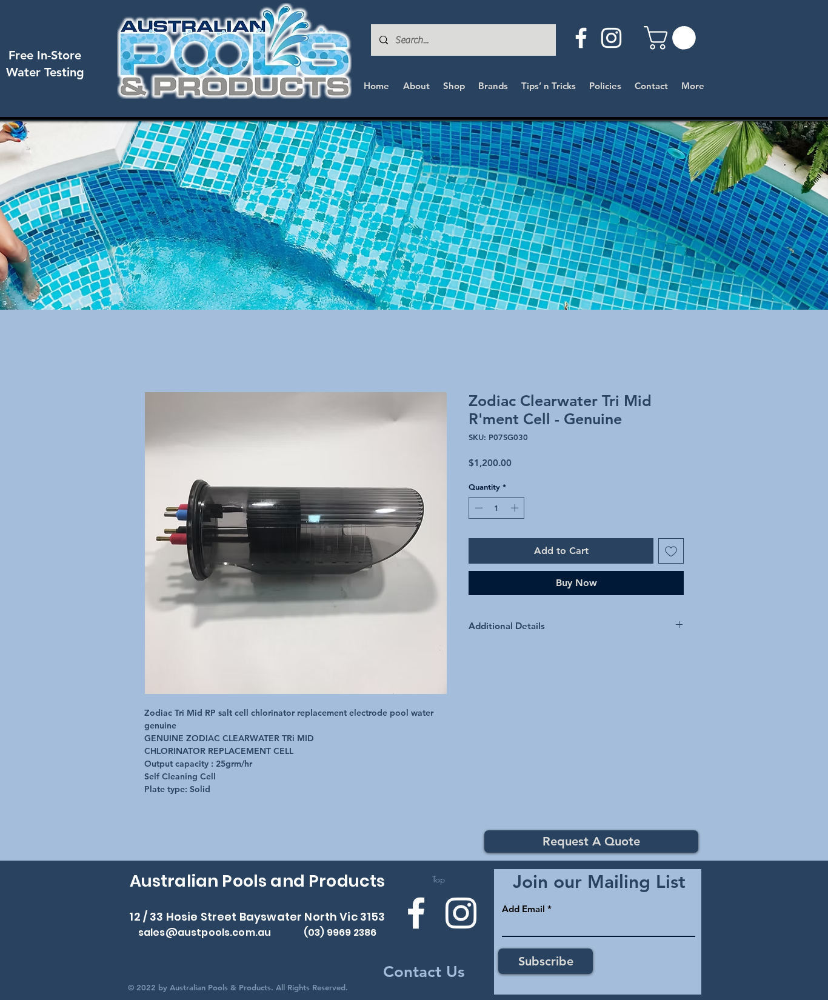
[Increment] (516, 508)
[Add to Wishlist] (671, 551)
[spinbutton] (497, 508)
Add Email (523, 908)
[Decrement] (477, 508)
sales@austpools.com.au (205, 932)
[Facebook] (581, 38)
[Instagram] (611, 38)
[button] (672, 38)
